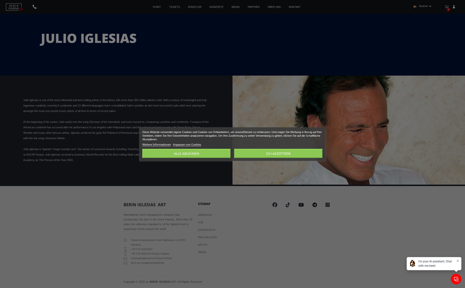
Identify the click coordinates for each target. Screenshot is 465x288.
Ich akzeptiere (278, 153)
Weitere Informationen (156, 144)
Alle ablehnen (186, 153)
